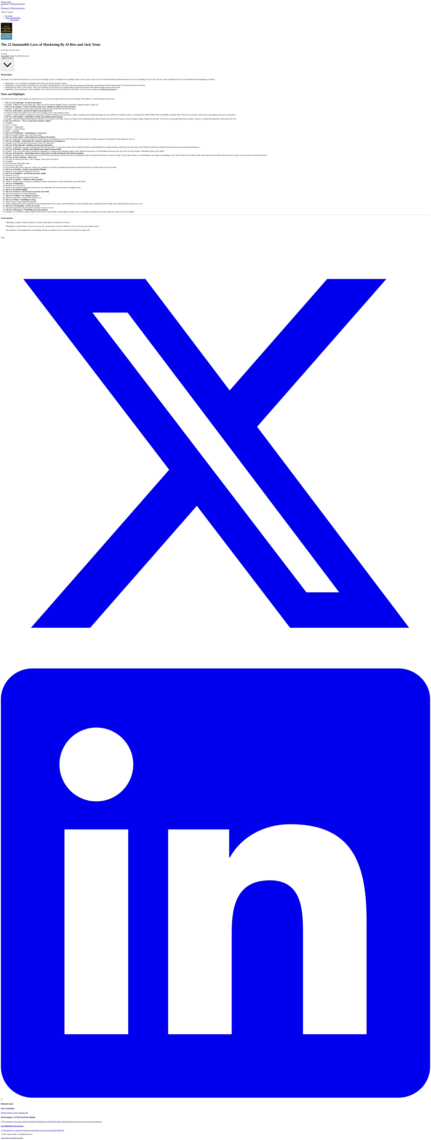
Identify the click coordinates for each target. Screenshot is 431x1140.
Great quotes (14, 20)
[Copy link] (2, 1099)
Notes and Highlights (12, 18)
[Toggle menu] (2, 6)
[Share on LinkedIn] (215, 1097)
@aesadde (4, 56)
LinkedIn (19, 1138)
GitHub (13, 1138)
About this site (6, 1138)
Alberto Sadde (6, 2)
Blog (14, 4)
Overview (8, 16)
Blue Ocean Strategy (108, 89)
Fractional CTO (6, 4)
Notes (18, 4)
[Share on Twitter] (215, 667)
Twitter (22, 4)
